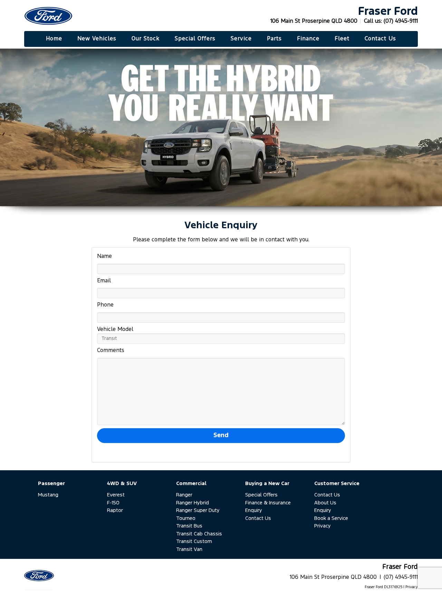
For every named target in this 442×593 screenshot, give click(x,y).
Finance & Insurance (268, 503)
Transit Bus (189, 526)
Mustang (48, 495)
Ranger (184, 495)
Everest (116, 495)
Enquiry (253, 510)
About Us (325, 503)
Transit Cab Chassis (199, 534)
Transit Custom (194, 541)
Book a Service (331, 518)
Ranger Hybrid (192, 503)
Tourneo (185, 518)
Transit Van (189, 549)
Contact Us (258, 518)
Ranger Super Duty (198, 510)
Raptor (115, 510)
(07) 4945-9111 (401, 21)
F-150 (113, 503)
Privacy (322, 526)
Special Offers (261, 495)
